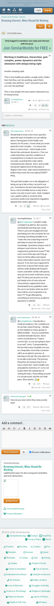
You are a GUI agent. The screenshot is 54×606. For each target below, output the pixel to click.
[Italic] (29, 428)
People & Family (38, 563)
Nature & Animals (16, 596)
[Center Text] (39, 428)
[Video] (9, 428)
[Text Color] (19, 428)
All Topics (42, 602)
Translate (34, 109)
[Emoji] (14, 428)
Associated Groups (15, 508)
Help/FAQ (46, 536)
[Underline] (34, 428)
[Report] (50, 131)
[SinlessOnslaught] (6, 398)
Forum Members (14, 513)
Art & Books (14, 580)
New (8, 125)
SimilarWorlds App (17, 536)
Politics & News (39, 580)
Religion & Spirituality (40, 591)
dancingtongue (17, 131)
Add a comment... (13, 423)
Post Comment (11, 452)
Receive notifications (41, 452)
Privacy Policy (34, 539)
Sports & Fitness (40, 596)
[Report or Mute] (50, 56)
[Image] (4, 428)
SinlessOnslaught (18, 396)
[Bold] (24, 428)
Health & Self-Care (17, 602)
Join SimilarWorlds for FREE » (27, 48)
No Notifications (15, 33)
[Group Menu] (49, 26)
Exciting (23, 546)
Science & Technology (9, 17)
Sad (36, 558)
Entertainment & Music (16, 574)
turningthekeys (17, 99)
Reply (37, 206)
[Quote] (50, 428)
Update (13, 563)
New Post (12, 501)
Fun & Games (41, 569)
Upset (45, 552)
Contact (34, 536)
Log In (38, 10)
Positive (10, 546)
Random (12, 552)
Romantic (10, 558)
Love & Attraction (15, 585)
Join (40, 26)
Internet (22, 17)
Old (13, 125)
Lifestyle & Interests (41, 574)
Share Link (45, 109)
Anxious (29, 552)
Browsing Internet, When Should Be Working (24, 20)
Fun (48, 546)
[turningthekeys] (7, 101)
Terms (48, 539)
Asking (46, 558)
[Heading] (44, 428)
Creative (37, 546)
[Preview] (23, 452)
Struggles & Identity (40, 585)
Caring (24, 558)
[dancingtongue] (6, 133)
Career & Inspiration (17, 569)
